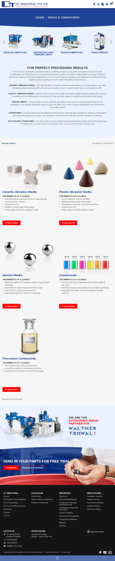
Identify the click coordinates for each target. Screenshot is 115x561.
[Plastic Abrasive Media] (86, 169)
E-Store (6, 516)
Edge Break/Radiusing (68, 499)
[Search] (98, 4)
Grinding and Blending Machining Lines (68, 504)
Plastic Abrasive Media (75, 192)
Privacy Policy (65, 552)
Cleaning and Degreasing (69, 516)
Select (12, 143)
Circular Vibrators (15, 53)
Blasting (62, 523)
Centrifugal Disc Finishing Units (43, 54)
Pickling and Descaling (68, 519)
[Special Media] (29, 252)
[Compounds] (86, 252)
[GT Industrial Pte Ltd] (26, 4)
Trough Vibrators (71, 53)
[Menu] (94, 4)
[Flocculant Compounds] (29, 335)
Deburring (63, 496)
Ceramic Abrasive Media (19, 192)
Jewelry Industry (93, 506)
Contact (6, 512)
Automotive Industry (95, 503)
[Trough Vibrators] (71, 42)
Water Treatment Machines (42, 499)
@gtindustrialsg (97, 532)
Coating (62, 526)
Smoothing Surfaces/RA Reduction (68, 509)
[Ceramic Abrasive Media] (29, 169)
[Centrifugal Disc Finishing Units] (43, 42)
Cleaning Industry (94, 509)
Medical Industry (93, 499)
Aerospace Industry (94, 496)
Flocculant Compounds (19, 358)
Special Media (12, 275)
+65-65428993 (11, 540)
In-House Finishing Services (14, 506)
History (6, 496)
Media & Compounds (39, 503)
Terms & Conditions (52, 552)
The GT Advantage (10, 503)
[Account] (107, 4)
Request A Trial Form (32, 468)
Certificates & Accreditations (14, 499)
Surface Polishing (66, 513)
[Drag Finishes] (100, 42)
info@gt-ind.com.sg (14, 546)
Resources (7, 509)
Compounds (68, 275)
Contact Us (11, 468)
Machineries (36, 496)
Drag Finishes (100, 53)
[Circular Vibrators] (15, 42)
